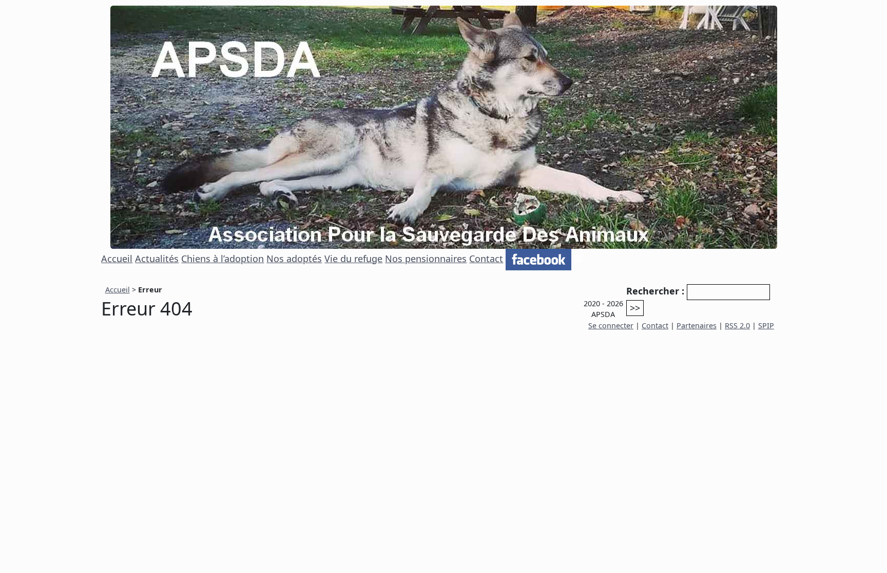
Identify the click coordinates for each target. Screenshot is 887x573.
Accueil (116, 258)
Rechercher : (655, 291)
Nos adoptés (294, 258)
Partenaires (697, 325)
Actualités (157, 258)
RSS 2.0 (737, 325)
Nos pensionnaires (426, 258)
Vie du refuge (353, 258)
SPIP (766, 325)
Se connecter (610, 325)
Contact (486, 258)
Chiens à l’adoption (222, 258)
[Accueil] (443, 126)
